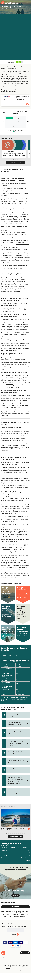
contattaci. (8, 968)
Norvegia (16, 66)
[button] (16, 715)
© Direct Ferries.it (4, 963)
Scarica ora (15, 895)
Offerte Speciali (20, 218)
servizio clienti (9, 384)
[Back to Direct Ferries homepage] (9, 2)
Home (2, 66)
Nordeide (23, 66)
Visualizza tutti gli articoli (15, 836)
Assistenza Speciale (14, 387)
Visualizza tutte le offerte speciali (15, 162)
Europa (9, 66)
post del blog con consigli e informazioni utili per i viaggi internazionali (15, 449)
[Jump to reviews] (15, 62)
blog (18, 291)
